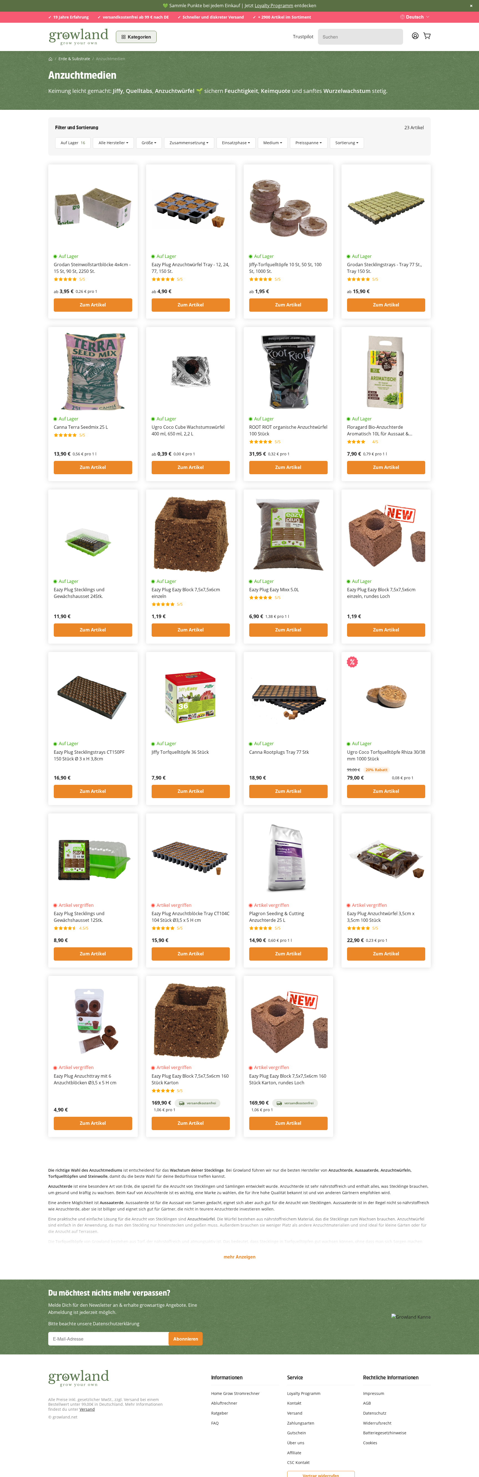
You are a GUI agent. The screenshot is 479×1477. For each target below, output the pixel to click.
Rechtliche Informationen (391, 1377)
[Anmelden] (415, 37)
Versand (87, 1409)
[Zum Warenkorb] (427, 36)
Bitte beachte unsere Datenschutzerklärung (93, 1324)
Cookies (370, 1442)
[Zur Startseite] (78, 37)
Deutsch (415, 16)
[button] (239, 143)
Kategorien (139, 37)
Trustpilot (303, 37)
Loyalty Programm (274, 5)
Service (295, 1377)
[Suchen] (396, 37)
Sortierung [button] (345, 142)
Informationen (227, 1377)
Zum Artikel (93, 305)
